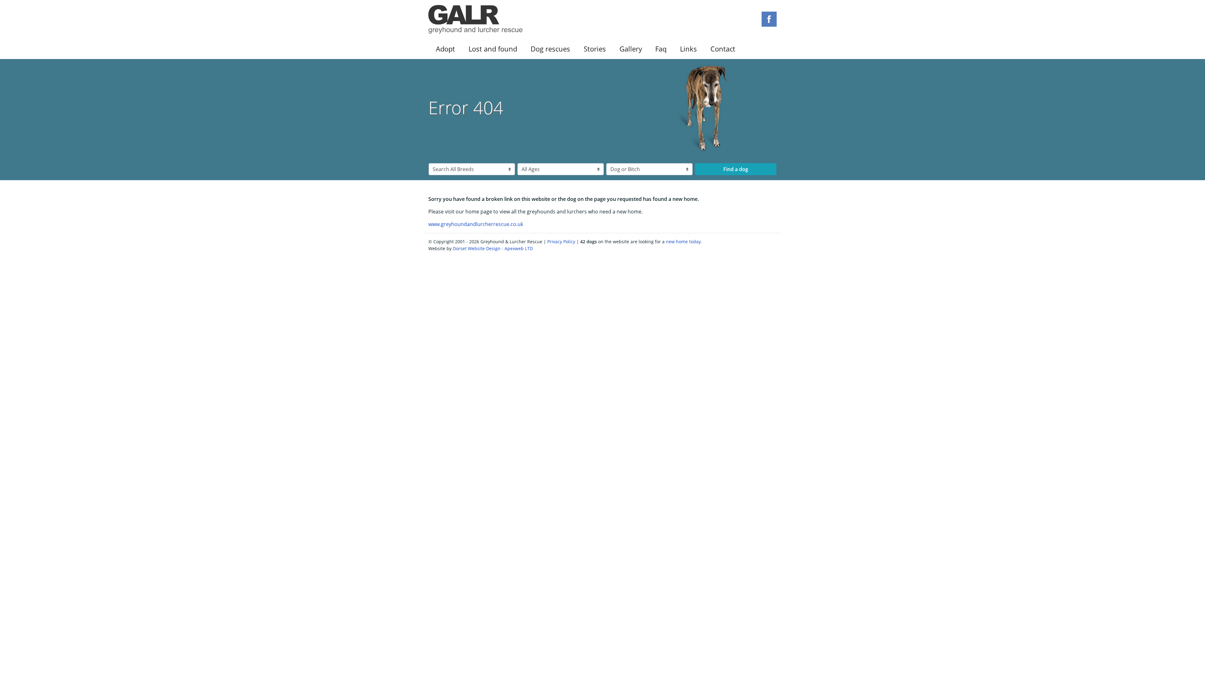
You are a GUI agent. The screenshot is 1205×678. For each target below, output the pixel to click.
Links (688, 49)
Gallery (630, 49)
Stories (595, 49)
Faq (661, 49)
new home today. (684, 242)
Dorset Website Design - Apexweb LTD (493, 248)
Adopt (445, 49)
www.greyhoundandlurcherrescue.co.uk (475, 224)
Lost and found (493, 49)
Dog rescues (550, 49)
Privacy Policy (561, 242)
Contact (722, 49)
